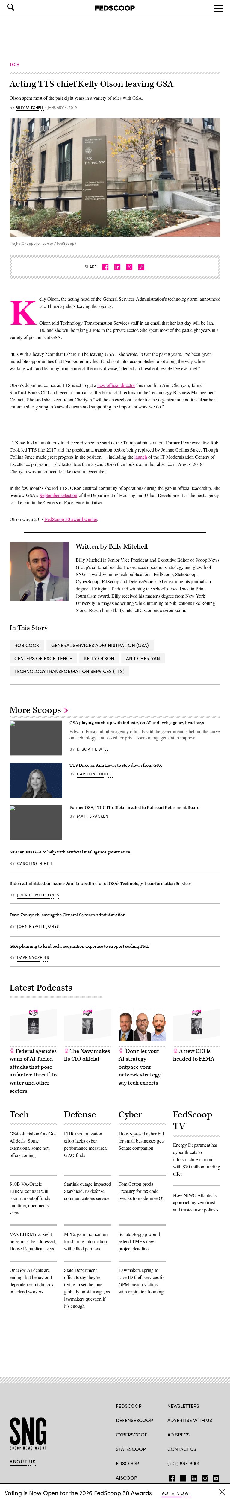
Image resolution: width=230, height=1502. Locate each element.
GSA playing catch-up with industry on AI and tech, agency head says (136, 723)
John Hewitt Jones (38, 894)
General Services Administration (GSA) (100, 645)
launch (140, 457)
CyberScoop (132, 1434)
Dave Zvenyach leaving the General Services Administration (67, 915)
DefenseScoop (134, 1420)
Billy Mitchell (30, 107)
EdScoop (127, 1463)
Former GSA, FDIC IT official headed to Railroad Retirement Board (134, 807)
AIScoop (126, 1477)
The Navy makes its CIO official (87, 1055)
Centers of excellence (43, 658)
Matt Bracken (93, 816)
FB (170, 1477)
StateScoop (131, 1449)
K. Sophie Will (92, 749)
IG (203, 1477)
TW (181, 1477)
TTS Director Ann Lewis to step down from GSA (115, 765)
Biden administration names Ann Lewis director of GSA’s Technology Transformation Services (100, 883)
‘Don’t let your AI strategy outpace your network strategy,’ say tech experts (140, 1067)
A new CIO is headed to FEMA (193, 1055)
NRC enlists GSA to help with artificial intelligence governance (70, 852)
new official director (116, 385)
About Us (23, 1462)
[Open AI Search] (19, 7)
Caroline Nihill (95, 774)
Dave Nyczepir (33, 957)
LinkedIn (194, 1477)
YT (214, 1477)
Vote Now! (176, 1493)
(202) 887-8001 (183, 1463)
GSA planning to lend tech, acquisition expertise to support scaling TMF (80, 946)
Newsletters (183, 1406)
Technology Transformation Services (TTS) (69, 671)
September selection (58, 495)
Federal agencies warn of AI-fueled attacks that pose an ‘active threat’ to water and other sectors (33, 1071)
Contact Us (181, 1449)
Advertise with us (189, 1420)
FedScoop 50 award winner (70, 519)
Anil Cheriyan (143, 658)
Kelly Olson (99, 658)
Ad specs (178, 1434)
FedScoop (129, 1406)
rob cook (26, 645)
